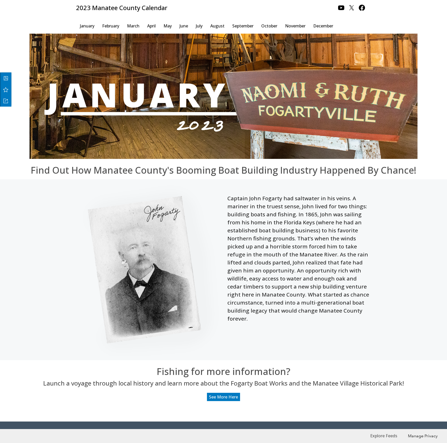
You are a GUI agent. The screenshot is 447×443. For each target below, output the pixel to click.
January (87, 26)
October (269, 26)
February (110, 26)
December (323, 26)
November (295, 26)
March (133, 26)
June (184, 26)
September (243, 26)
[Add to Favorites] (5, 89)
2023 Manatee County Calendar (121, 7)
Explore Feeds (383, 436)
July (199, 26)
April (151, 26)
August (217, 26)
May (167, 26)
